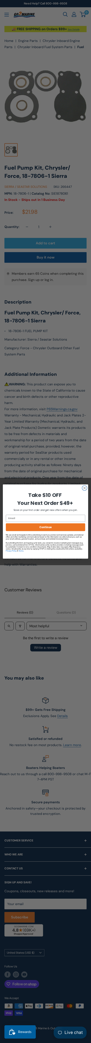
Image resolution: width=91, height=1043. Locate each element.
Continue (45, 527)
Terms (21, 551)
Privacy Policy (11, 551)
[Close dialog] (84, 488)
